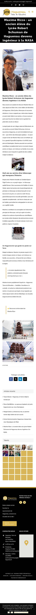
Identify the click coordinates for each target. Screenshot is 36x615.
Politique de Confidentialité (21, 612)
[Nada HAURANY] (24, 447)
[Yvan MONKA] (24, 465)
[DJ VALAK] (11, 471)
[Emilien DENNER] (30, 477)
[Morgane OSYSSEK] (5, 453)
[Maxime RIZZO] (30, 471)
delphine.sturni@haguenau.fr (11, 551)
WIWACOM (5, 575)
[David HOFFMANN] (11, 465)
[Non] (34, 609)
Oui (9, 612)
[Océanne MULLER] (18, 465)
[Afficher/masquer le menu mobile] (32, 12)
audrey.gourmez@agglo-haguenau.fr (22, 1)
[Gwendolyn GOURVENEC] (5, 465)
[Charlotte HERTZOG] (24, 453)
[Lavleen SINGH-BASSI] (18, 477)
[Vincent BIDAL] (30, 447)
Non (12, 612)
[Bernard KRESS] (18, 447)
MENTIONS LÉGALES (27, 575)
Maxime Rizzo (11, 311)
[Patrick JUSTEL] (11, 447)
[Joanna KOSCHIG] (18, 471)
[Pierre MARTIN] (11, 453)
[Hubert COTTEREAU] (5, 447)
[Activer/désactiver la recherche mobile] (29, 12)
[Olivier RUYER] (24, 477)
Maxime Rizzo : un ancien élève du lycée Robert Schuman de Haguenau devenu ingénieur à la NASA (17, 429)
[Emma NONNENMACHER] (30, 453)
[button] (26, 543)
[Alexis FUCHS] (24, 471)
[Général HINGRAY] (5, 471)
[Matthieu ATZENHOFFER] (11, 477)
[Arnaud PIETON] (18, 459)
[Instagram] (24, 502)
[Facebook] (20, 502)
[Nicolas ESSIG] (24, 459)
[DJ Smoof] (11, 459)
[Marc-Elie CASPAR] (30, 459)
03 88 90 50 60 (8, 1)
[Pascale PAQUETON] (18, 453)
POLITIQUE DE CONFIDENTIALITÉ (18, 577)
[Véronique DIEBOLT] (5, 477)
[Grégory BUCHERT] (30, 465)
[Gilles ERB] (5, 459)
